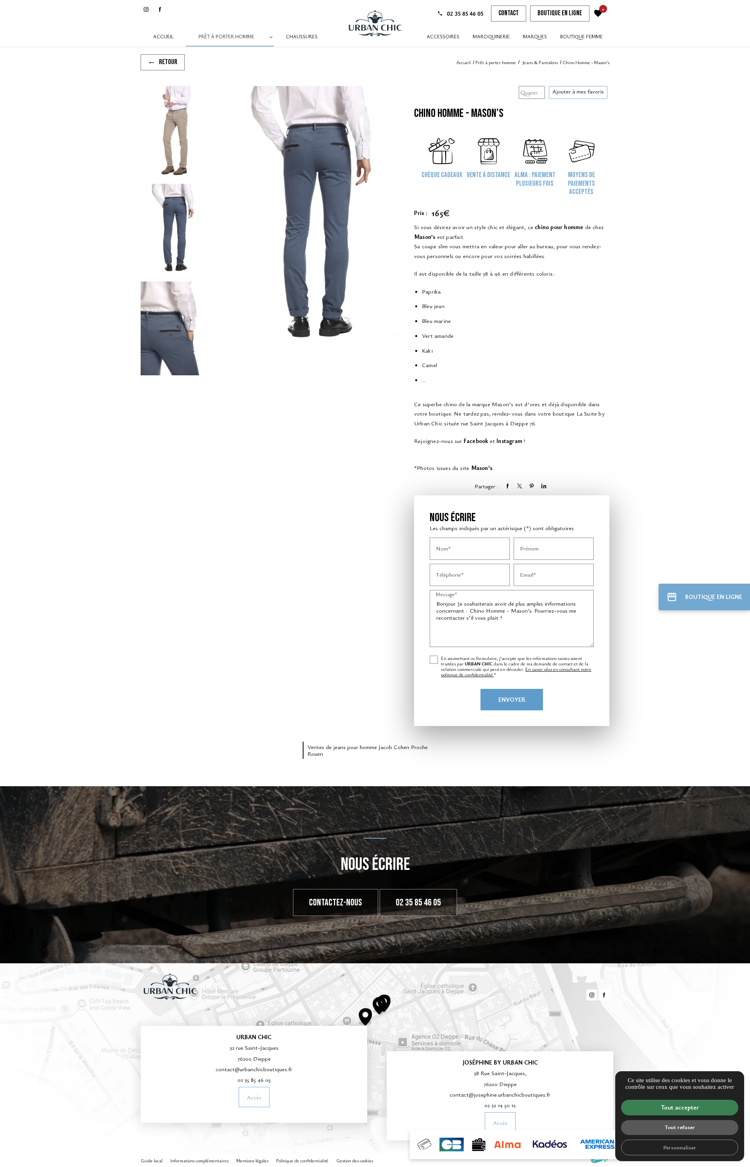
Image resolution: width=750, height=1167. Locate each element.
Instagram (509, 441)
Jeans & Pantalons (540, 62)
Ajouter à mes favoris (578, 91)
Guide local (151, 1160)
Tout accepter (680, 1107)
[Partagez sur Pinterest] (531, 485)
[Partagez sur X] (519, 485)
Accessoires (443, 36)
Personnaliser (679, 1147)
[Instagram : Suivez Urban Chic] (146, 9)
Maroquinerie (491, 36)
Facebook (476, 441)
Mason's (481, 467)
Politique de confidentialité (302, 1160)
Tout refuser (680, 1127)
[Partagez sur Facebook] (507, 485)
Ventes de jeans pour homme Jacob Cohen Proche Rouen (367, 750)
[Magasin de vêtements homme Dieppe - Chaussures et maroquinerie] (375, 23)
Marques (535, 36)
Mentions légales (252, 1160)
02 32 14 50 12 (500, 1105)
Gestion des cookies (354, 1160)
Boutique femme (581, 36)
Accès (254, 1097)
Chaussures (302, 36)
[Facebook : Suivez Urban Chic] (159, 9)
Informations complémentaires (199, 1160)
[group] (308, 221)
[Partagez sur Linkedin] (543, 485)
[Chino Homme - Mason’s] (172, 133)
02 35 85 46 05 (465, 13)
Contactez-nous (335, 902)
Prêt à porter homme (226, 36)
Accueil (163, 36)
